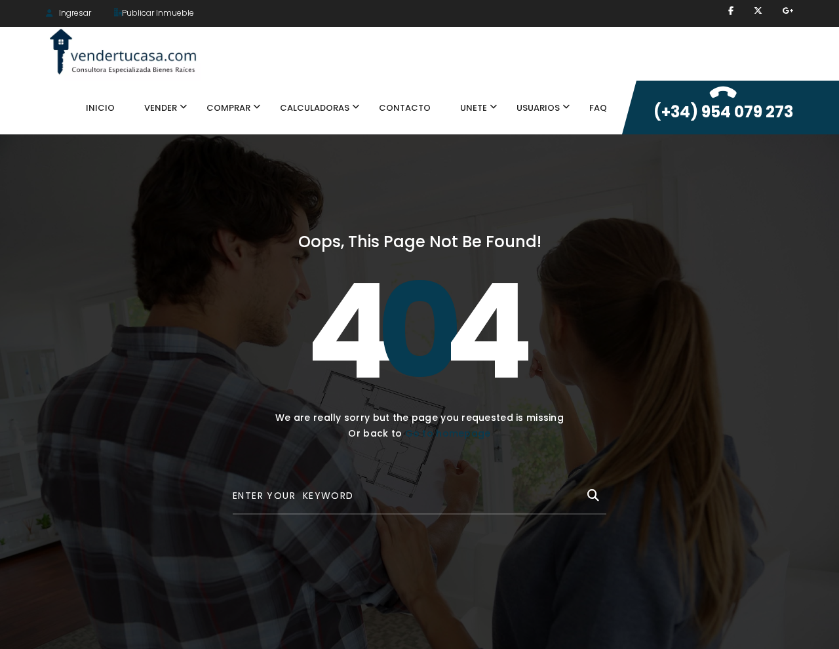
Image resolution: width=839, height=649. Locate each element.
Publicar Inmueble (158, 12)
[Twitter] (758, 11)
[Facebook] (730, 11)
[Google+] (788, 11)
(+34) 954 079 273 (723, 112)
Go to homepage (448, 433)
